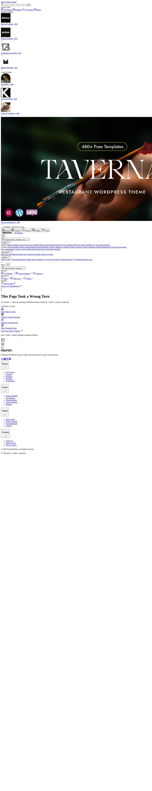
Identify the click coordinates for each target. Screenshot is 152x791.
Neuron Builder (11, 396)
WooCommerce (11, 402)
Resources (6, 252)
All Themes (8, 10)
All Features (10, 398)
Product (5, 243)
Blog (39, 10)
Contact (9, 426)
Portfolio (18, 10)
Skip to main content (8, 2)
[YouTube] (5, 359)
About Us (9, 441)
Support (5, 257)
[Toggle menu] (2, 262)
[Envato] (10, 359)
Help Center (10, 419)
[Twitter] (2, 359)
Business (9, 379)
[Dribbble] (7, 359)
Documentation (11, 424)
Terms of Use (11, 443)
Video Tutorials (11, 422)
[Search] (3, 236)
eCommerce (29, 10)
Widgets (9, 404)
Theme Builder (11, 400)
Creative (9, 374)
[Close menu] (8, 264)
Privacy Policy (11, 445)
